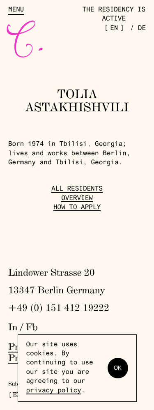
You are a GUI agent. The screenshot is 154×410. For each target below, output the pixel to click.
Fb (32, 327)
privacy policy (53, 391)
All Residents (77, 189)
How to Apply (77, 208)
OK (118, 368)
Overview (77, 199)
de (142, 28)
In (13, 327)
